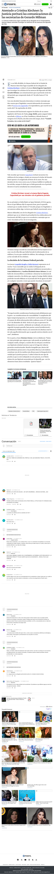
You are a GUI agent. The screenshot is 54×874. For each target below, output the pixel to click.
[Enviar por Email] (3, 92)
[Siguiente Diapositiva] (51, 428)
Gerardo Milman (26, 411)
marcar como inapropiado (48, 462)
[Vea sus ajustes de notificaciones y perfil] (50, 4)
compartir (44, 461)
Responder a (11, 553)
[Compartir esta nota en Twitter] (3, 83)
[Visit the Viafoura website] (49, 706)
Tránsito (43, 864)
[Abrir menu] (3, 4)
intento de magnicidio (20, 106)
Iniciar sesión (42, 441)
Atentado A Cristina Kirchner (14, 411)
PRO (33, 411)
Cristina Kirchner (13, 88)
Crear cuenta (48, 441)
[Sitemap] (36, 860)
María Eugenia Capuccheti (42, 411)
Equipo (28, 864)
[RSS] (32, 860)
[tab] (9, 451)
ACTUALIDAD (5, 7)
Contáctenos (18, 864)
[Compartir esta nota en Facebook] (3, 79)
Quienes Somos (12, 864)
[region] (27, 574)
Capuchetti (29, 175)
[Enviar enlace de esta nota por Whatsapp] (3, 88)
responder (9, 461)
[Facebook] (18, 860)
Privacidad (24, 864)
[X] (21, 860)
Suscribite (45, 4)
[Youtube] (25, 860)
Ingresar (38, 4)
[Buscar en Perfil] (51, 1)
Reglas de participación (35, 864)
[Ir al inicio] (10, 4)
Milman (18, 116)
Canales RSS (5, 864)
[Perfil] (27, 856)
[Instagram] (29, 860)
